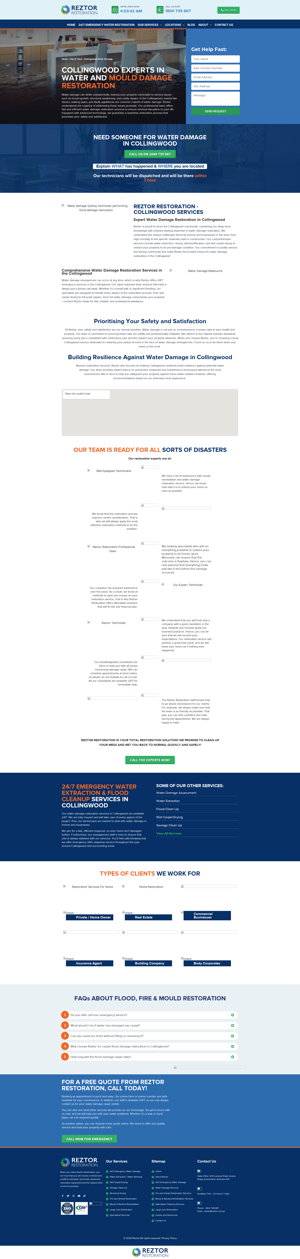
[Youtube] (79, 1195)
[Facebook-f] (62, 1195)
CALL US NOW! (172, 6)
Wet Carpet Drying (169, 817)
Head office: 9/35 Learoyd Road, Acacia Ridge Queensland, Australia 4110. (216, 1178)
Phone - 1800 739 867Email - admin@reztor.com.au (211, 1210)
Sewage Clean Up (169, 825)
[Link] (84, 1195)
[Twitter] (68, 1195)
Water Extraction (168, 801)
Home (65, 59)
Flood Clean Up (167, 809)
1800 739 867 (178, 10)
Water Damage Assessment (176, 793)
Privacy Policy (169, 1238)
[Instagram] (73, 1195)
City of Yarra (76, 59)
